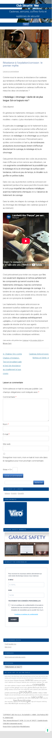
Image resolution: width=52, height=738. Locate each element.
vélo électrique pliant (25, 703)
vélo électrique (13, 703)
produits (25, 692)
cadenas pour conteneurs (29, 682)
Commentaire (9, 397)
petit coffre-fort (42, 689)
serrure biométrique (15, 695)
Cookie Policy (15, 726)
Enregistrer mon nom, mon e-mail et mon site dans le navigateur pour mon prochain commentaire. (25, 459)
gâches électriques (33, 687)
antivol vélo (44, 676)
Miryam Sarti (7, 343)
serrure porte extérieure (28, 695)
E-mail (6, 434)
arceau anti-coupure (10, 678)
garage (16, 687)
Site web (6, 444)
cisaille (23, 685)
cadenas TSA (40, 682)
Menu (26, 24)
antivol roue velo (36, 676)
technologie (22, 701)
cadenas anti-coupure (14, 682)
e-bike (12, 687)
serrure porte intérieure (41, 695)
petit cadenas (34, 689)
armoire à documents (35, 678)
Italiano (7, 493)
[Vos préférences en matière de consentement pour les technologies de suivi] (47, 730)
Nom (6, 424)
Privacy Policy (7, 726)
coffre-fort (29, 685)
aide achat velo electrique (12, 676)
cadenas (29, 680)
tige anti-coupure (36, 701)
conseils (38, 685)
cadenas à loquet (16, 685)
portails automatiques (12, 693)
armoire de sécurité (22, 678)
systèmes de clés (24, 698)
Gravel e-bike (23, 687)
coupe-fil (7, 687)
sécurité (37, 697)
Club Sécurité (24, 5)
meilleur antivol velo (14, 689)
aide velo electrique (25, 676)
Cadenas (25, 340)
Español (21, 493)
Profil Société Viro (10, 644)
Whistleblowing (25, 726)
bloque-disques (19, 680)
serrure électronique (10, 698)
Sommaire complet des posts (15, 657)
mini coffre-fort (25, 689)
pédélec (35, 693)
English (14, 493)
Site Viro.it (8, 647)
